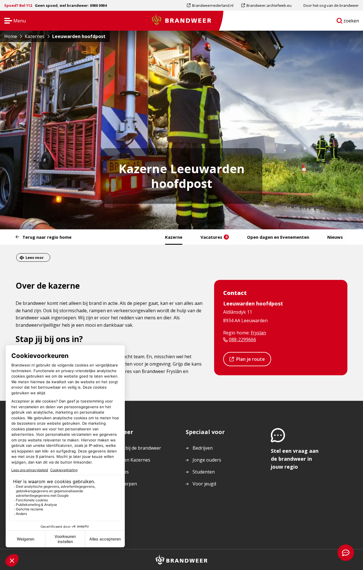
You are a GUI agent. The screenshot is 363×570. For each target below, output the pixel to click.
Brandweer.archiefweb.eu (269, 7)
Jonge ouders (207, 460)
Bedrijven (203, 448)
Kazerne (173, 237)
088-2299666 (242, 339)
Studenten (204, 472)
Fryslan (258, 333)
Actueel (115, 496)
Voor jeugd (204, 484)
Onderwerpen (122, 484)
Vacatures (214, 237)
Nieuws (335, 237)
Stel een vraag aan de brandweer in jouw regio (294, 458)
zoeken (351, 21)
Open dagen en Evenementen (278, 237)
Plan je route (250, 361)
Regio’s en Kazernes (128, 460)
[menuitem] (212, 5)
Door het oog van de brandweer (331, 5)
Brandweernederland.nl (212, 7)
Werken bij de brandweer (134, 448)
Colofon (115, 507)
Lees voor (34, 258)
